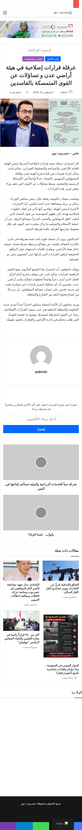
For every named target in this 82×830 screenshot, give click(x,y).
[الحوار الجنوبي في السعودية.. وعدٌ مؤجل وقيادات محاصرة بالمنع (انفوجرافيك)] (61, 636)
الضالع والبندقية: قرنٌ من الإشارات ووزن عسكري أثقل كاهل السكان (62, 588)
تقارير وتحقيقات (33, 58)
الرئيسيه (47, 50)
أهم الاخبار (34, 50)
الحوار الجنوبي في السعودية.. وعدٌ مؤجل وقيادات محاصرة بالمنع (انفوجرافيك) (62, 669)
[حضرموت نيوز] (63, 12)
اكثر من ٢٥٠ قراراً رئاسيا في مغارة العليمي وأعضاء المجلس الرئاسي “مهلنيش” (21, 638)
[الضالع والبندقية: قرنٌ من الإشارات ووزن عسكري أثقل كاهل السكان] (61, 571)
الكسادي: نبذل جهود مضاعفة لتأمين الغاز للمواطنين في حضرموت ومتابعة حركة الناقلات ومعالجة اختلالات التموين (23, 592)
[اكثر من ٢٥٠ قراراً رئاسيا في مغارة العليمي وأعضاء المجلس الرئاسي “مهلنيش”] (21, 620)
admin (64, 92)
